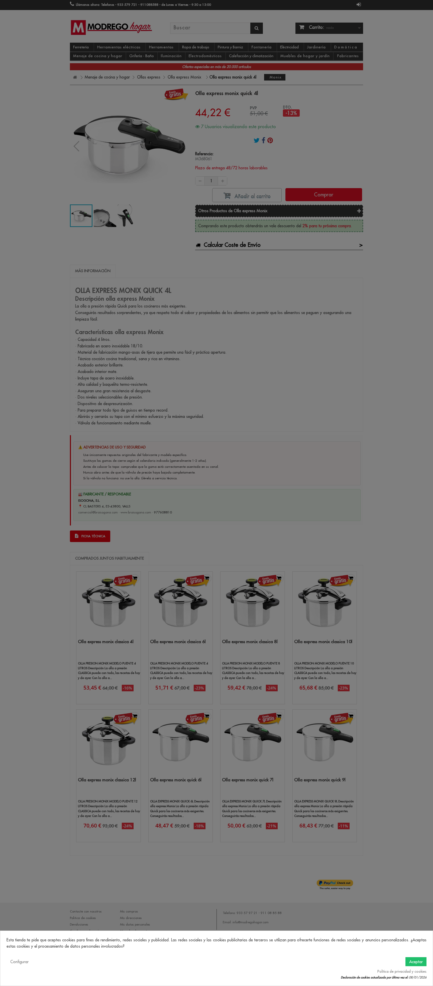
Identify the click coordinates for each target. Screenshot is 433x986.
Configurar (19, 961)
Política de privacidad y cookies (401, 971)
